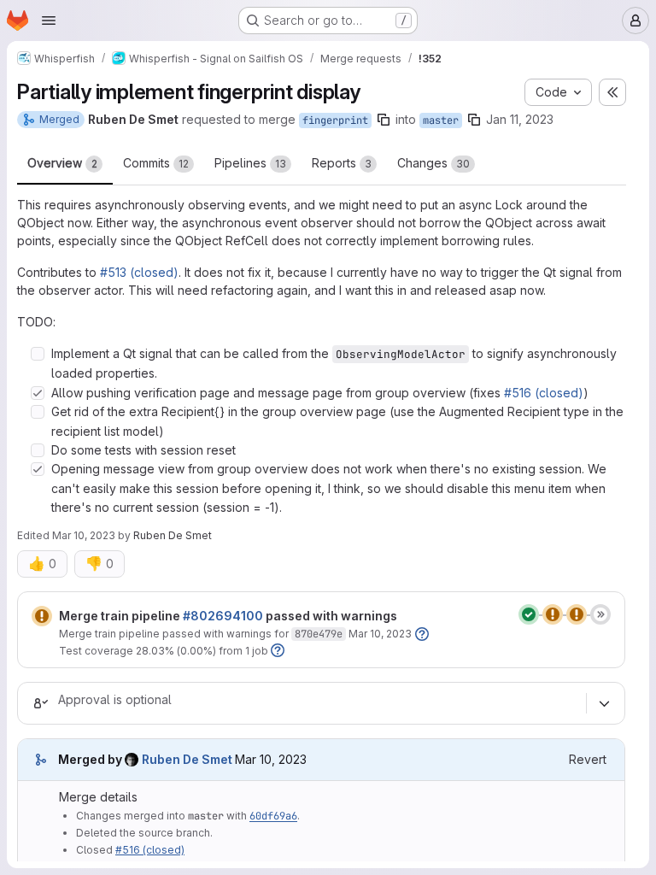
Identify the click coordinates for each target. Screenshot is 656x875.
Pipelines (250, 163)
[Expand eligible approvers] (604, 703)
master (441, 120)
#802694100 (223, 615)
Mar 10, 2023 (83, 535)
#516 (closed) (543, 392)
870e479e (319, 634)
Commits (156, 163)
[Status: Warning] (42, 616)
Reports (342, 163)
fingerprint (335, 120)
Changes (433, 163)
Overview (62, 163)
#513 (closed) (139, 272)
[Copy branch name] (383, 119)
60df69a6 (273, 816)
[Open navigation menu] (48, 20)
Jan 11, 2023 (520, 119)
